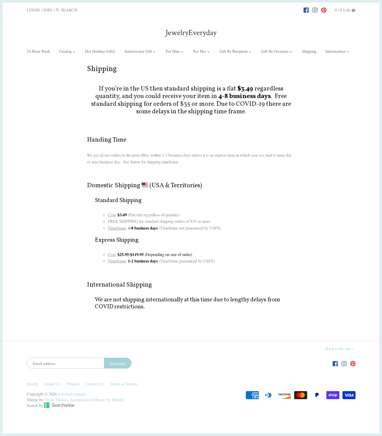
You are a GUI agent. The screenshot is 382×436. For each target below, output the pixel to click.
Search (32, 383)
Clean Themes (56, 399)
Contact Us (94, 383)
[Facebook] (306, 10)
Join (47, 9)
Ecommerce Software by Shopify (97, 399)
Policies (73, 383)
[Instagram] (315, 10)
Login (33, 9)
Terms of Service (124, 383)
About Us (52, 383)
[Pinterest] (323, 10)
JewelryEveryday (191, 33)
